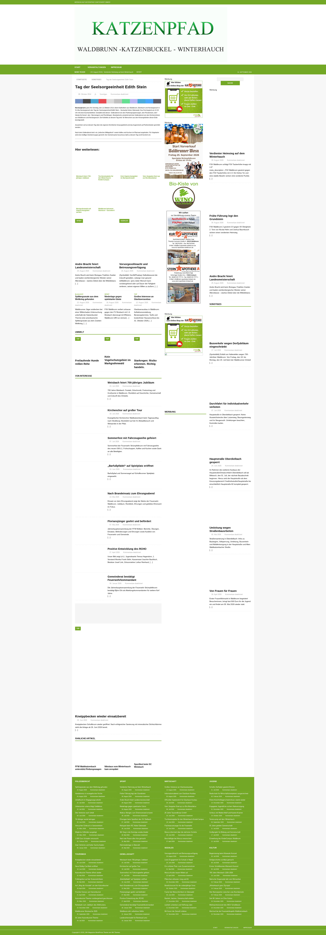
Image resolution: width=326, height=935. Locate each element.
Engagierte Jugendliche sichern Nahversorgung (226, 806)
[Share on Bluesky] (149, 101)
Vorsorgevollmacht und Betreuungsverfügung (181, 853)
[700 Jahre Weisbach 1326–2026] (118, 609)
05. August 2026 (171, 796)
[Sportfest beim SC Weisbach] (147, 753)
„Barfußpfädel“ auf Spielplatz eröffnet (130, 465)
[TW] (237, 2)
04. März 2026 (81, 835)
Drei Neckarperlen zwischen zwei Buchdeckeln (226, 892)
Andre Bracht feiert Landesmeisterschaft (135, 800)
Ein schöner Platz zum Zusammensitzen (180, 866)
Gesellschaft (127, 854)
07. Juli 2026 (114, 441)
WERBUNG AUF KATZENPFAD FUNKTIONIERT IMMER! (92, 2)
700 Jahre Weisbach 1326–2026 (221, 873)
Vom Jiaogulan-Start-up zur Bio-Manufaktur (180, 806)
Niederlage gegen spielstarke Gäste (133, 806)
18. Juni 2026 (81, 869)
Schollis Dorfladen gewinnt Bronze (222, 787)
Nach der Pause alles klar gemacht (133, 838)
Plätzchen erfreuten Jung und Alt (177, 879)
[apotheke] (184, 311)
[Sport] (230, 138)
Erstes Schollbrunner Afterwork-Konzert (223, 866)
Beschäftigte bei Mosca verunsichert (178, 838)
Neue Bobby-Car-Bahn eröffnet (86, 866)
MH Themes (116, 932)
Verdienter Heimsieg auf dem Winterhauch (135, 787)
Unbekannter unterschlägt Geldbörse (88, 806)
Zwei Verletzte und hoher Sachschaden (89, 845)
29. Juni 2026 (82, 720)
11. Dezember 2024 (172, 908)
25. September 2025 (83, 914)
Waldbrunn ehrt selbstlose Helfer (132, 911)
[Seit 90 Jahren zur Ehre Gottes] (112, 617)
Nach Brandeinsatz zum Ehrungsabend (131, 493)
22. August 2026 (83, 302)
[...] (156, 286)
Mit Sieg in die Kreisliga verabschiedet (134, 832)
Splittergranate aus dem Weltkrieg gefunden (91, 787)
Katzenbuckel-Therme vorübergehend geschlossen (93, 898)
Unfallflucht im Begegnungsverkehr (88, 800)
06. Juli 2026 (170, 809)
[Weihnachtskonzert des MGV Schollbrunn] (124, 618)
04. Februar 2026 (216, 895)
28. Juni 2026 (126, 828)
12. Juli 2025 (215, 841)
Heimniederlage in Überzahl (130, 845)
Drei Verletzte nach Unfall (84, 813)
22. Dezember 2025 (83, 908)
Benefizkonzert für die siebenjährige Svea (180, 885)
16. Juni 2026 (215, 875)
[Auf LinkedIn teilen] (94, 101)
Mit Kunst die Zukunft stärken (175, 911)
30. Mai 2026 (126, 835)
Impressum (116, 67)
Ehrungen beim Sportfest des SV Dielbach (135, 819)
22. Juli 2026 (81, 803)
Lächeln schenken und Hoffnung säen (178, 905)
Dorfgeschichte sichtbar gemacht (221, 860)
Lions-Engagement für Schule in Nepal (179, 860)
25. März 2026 (81, 901)
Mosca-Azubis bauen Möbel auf (176, 873)
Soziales (169, 848)
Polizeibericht (82, 781)
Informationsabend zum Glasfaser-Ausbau (180, 793)
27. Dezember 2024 (172, 901)
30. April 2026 (216, 594)
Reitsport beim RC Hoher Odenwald (133, 826)
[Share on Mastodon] (134, 101)
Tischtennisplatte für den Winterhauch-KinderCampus (184, 819)
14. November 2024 (172, 914)
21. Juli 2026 (215, 790)
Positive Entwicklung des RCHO (127, 548)
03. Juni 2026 (81, 822)
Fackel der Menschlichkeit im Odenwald (179, 892)
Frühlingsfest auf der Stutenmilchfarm (89, 879)
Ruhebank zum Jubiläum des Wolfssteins (90, 905)
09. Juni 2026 (81, 815)
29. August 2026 (83, 271)
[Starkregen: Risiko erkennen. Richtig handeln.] (147, 347)
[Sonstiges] (230, 324)
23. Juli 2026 (114, 386)
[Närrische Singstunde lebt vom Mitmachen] (129, 609)
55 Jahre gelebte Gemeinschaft (220, 826)
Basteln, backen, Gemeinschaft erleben (179, 898)
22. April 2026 (170, 875)
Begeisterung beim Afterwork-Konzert (223, 853)
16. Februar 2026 (216, 882)
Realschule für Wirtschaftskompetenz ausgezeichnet (228, 793)
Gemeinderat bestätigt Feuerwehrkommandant (137, 905)
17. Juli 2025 (215, 835)
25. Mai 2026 (81, 875)
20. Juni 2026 (170, 862)
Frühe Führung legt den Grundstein (132, 793)
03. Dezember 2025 (172, 882)
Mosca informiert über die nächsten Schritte (181, 832)
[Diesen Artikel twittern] (87, 101)
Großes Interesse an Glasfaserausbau (179, 787)
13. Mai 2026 (114, 497)
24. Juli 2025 (81, 920)
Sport (123, 781)
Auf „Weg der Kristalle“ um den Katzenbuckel (91, 885)
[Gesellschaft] (90, 392)
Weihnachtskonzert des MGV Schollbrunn (224, 905)
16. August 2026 (112, 302)
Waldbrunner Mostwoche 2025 (86, 911)
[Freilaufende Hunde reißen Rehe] (89, 347)
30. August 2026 (217, 160)
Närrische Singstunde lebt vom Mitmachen (225, 879)
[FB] (232, 2)
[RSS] (252, 2)
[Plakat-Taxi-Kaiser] (184, 406)
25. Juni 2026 (170, 815)
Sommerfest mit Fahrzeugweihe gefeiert (132, 438)
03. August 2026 (82, 796)
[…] (109, 399)
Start (77, 67)
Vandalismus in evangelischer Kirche (88, 793)
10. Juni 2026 (114, 469)
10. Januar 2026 (127, 920)
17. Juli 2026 (216, 350)
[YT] (242, 2)
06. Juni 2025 (170, 895)
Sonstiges (103, 94)
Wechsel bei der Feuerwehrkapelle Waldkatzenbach (228, 911)
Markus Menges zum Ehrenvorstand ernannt (136, 813)
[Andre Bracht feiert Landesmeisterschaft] (96, 240)
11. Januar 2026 (127, 914)
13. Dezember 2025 (217, 803)
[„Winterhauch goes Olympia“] (140, 609)
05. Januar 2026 (82, 848)
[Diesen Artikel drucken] (118, 101)
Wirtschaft (170, 781)
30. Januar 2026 (115, 583)
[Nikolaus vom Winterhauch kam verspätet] (118, 754)
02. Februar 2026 (82, 841)
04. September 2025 (217, 822)
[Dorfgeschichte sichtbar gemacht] (95, 609)
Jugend (213, 781)
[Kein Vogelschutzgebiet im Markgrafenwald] (118, 345)
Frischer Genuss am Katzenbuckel (88, 892)
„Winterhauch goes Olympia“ (219, 885)
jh (95, 94)
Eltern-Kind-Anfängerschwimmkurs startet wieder (227, 800)
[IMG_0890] (184, 177)
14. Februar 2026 (216, 888)
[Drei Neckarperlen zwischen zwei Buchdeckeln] (152, 609)
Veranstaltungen (97, 67)
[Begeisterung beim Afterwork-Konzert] (84, 609)
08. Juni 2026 (170, 835)
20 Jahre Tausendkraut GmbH (176, 813)
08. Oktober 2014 (84, 94)
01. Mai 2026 (170, 869)
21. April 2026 (81, 895)
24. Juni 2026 (216, 466)
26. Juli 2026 (215, 856)
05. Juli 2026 (215, 869)
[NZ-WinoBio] (184, 209)
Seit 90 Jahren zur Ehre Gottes (220, 898)
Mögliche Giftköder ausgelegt (86, 832)
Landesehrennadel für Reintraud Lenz (133, 918)
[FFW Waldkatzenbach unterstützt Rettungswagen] (89, 754)
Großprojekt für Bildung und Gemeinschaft (224, 832)
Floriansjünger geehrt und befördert (129, 521)
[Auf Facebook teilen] (79, 101)
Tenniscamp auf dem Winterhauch (221, 819)
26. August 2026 (127, 271)
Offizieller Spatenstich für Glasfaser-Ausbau (181, 800)
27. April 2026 (115, 552)
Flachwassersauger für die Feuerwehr (178, 826)
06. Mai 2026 (81, 882)
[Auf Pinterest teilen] (102, 101)
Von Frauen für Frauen (223, 590)
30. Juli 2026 (170, 803)
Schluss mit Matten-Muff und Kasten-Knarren (226, 813)
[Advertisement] (184, 458)
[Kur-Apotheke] (184, 116)
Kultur (213, 848)
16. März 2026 (81, 828)
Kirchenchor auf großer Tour (125, 410)
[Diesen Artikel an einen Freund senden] (110, 101)
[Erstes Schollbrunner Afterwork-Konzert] (106, 609)
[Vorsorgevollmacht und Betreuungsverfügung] (140, 240)
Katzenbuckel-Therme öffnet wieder (88, 873)
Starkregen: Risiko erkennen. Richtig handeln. (145, 364)
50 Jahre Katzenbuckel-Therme (86, 918)
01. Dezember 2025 (217, 809)
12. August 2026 (142, 302)
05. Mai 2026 (216, 534)
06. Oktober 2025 (171, 888)
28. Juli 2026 (125, 815)
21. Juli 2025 (215, 828)
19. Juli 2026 (114, 414)
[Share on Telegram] (141, 101)
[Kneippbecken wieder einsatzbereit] (118, 670)
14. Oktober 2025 (216, 815)
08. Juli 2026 (215, 862)
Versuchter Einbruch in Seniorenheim (88, 826)
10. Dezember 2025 (217, 908)
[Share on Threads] (157, 101)
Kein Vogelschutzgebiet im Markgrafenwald (118, 360)
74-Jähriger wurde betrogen (85, 819)
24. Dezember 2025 (217, 901)
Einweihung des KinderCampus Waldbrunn (225, 838)
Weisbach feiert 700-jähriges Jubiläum (131, 382)
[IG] (247, 2)
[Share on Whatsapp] (126, 101)
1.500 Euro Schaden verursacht (86, 838)
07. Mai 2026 (114, 525)
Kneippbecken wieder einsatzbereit (100, 716)
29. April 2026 (81, 888)
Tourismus (80, 854)
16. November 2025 (217, 914)
